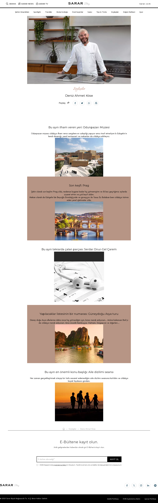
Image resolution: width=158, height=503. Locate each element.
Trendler (48, 12)
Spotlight (37, 12)
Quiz (141, 12)
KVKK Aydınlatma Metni (131, 499)
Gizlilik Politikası (113, 499)
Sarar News (27, 4)
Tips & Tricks (101, 12)
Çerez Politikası (150, 499)
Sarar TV (43, 4)
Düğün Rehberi (129, 12)
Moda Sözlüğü (62, 12)
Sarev (90, 12)
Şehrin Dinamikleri (22, 12)
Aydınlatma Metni (59, 465)
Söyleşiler (115, 12)
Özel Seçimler (77, 12)
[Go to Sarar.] (64, 429)
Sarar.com (145, 4)
